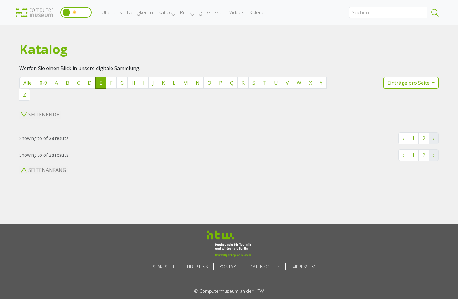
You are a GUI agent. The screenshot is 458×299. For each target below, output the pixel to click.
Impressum (303, 267)
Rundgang (191, 12)
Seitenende (43, 114)
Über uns (112, 12)
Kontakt (228, 267)
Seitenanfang (47, 170)
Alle (27, 82)
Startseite (164, 267)
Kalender (259, 12)
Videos (236, 12)
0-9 (43, 82)
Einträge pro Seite (409, 82)
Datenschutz (265, 267)
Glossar (215, 12)
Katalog (166, 12)
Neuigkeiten (140, 12)
